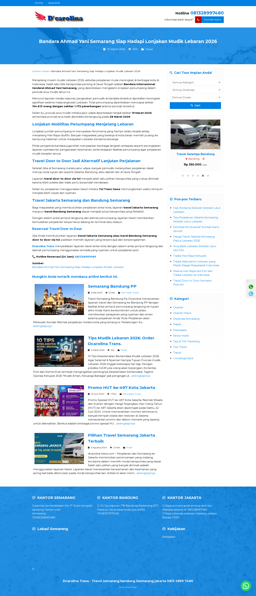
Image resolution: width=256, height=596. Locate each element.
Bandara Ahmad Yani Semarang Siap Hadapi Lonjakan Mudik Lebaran (78, 267)
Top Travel (126, 292)
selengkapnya (42, 326)
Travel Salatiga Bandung (184, 154)
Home (39, 3)
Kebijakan (168, 536)
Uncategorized (183, 358)
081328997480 (207, 12)
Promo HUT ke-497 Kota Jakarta (121, 387)
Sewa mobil (181, 335)
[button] (246, 586)
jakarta (178, 509)
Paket (177, 324)
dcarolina (54, 3)
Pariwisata (128, 394)
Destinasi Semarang (186, 318)
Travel (149, 49)
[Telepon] (251, 293)
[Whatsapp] (251, 286)
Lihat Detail (187, 134)
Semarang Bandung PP (112, 286)
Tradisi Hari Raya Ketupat (189, 255)
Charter (178, 307)
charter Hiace (182, 313)
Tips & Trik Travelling (186, 341)
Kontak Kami (212, 19)
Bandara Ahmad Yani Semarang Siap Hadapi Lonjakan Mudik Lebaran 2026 (128, 41)
